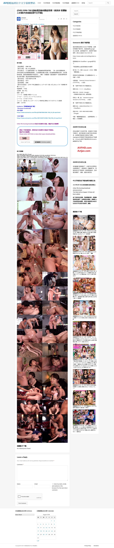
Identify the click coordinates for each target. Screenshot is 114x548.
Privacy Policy (88, 545)
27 (46, 534)
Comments (41, 18)
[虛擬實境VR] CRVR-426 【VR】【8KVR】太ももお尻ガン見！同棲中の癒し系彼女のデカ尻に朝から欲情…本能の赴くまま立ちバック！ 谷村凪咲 (85, 232)
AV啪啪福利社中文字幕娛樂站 (30, 545)
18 (41, 531)
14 (49, 527)
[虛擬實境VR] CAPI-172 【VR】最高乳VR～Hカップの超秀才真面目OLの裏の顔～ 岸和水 (84, 406)
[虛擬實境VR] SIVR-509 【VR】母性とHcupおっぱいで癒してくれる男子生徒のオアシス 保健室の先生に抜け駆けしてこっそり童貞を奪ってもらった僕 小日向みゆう (85, 273)
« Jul (38, 540)
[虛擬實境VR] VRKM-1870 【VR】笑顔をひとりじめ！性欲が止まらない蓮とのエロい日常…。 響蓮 (85, 252)
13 (46, 527)
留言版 (83, 3)
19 (43, 531)
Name (18, 484)
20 (46, 531)
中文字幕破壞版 (56, 3)
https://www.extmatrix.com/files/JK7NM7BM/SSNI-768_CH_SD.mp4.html (38, 112)
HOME (39, 3)
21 (49, 531)
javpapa (23, 18)
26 (43, 534)
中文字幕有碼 (46, 3)
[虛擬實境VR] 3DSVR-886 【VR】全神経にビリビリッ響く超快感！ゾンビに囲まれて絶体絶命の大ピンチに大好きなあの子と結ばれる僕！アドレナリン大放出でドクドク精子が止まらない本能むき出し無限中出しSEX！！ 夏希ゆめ (85, 428)
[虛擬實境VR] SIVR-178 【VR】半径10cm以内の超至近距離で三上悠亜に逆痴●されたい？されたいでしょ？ (84, 386)
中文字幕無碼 (66, 3)
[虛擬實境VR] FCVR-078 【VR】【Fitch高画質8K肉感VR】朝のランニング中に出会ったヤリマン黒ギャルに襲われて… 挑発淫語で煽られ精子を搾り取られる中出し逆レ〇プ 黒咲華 (85, 296)
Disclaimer (96, 545)
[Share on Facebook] (58, 19)
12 (43, 527)
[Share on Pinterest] (64, 19)
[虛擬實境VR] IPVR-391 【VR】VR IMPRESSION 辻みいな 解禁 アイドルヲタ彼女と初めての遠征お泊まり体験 (85, 317)
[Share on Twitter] (61, 19)
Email (35, 484)
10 (38, 527)
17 (38, 531)
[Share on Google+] (66, 19)
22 (52, 531)
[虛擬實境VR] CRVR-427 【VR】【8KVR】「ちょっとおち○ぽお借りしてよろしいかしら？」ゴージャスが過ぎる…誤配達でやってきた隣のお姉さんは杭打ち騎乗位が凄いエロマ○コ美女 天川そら (85, 339)
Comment (20, 464)
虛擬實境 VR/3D (75, 3)
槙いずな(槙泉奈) (40, 24)
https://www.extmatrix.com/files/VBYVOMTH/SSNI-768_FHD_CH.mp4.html (39, 118)
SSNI (34, 24)
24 (38, 534)
